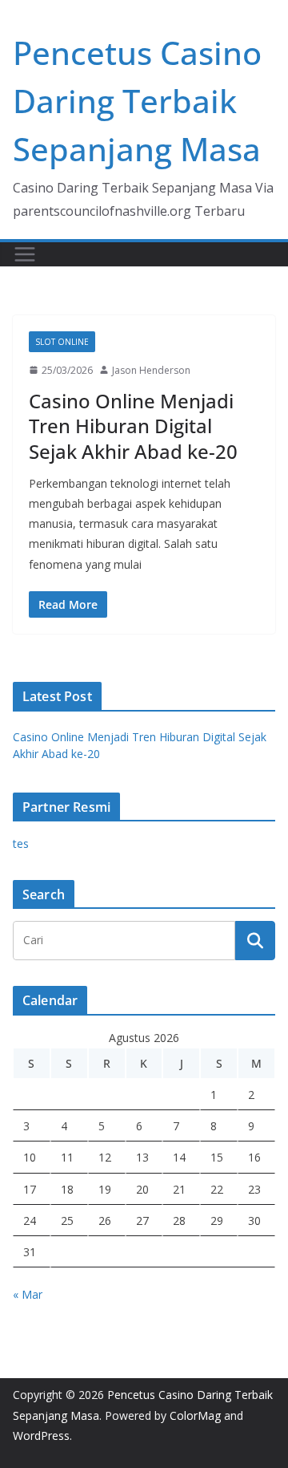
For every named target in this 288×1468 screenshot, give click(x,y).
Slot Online (62, 341)
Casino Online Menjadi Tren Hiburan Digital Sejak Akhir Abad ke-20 (133, 425)
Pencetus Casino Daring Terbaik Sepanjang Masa (137, 100)
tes (21, 843)
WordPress (41, 1435)
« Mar (27, 1294)
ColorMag (195, 1415)
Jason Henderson (151, 370)
